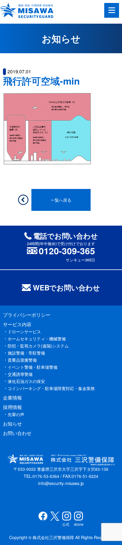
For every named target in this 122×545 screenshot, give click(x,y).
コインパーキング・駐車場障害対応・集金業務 (51, 388)
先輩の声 (16, 414)
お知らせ (12, 423)
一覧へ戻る (61, 200)
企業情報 (12, 397)
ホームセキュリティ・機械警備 (37, 339)
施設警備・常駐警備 (26, 353)
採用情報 (12, 407)
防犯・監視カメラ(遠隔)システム (38, 346)
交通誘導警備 (20, 374)
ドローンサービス (24, 331)
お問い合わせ (17, 433)
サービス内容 (17, 324)
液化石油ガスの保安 (26, 381)
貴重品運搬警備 (22, 360)
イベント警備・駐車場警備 (32, 367)
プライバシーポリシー (26, 314)
